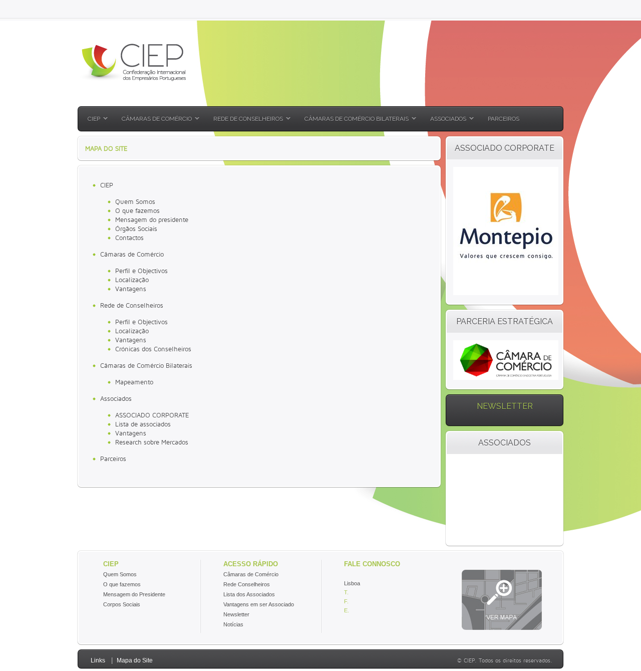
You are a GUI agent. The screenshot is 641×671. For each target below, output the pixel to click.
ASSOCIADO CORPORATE (152, 415)
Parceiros (113, 459)
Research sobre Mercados (151, 442)
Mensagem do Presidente (134, 594)
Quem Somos (135, 201)
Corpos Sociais (121, 604)
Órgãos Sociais (136, 229)
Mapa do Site (135, 660)
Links (98, 660)
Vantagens (130, 289)
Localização (132, 280)
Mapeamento (134, 382)
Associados (116, 398)
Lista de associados (143, 424)
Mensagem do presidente (151, 219)
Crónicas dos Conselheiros (153, 349)
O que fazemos (137, 210)
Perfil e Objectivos (141, 271)
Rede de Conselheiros (131, 305)
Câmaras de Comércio (132, 254)
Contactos (129, 238)
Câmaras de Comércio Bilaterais (146, 365)
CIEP (106, 185)
